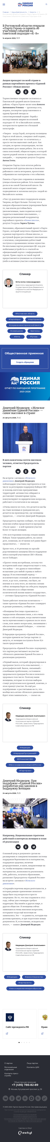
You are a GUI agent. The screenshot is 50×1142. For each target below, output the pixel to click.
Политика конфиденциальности (25, 1117)
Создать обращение (25, 362)
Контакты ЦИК (33, 1067)
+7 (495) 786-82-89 (25, 1085)
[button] (19, 1042)
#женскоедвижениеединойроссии (25, 988)
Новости (33, 12)
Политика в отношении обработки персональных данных (25, 1119)
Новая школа (31, 220)
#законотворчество (34, 977)
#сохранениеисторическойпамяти (25, 325)
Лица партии (32, 1063)
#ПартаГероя (15, 319)
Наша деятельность (19, 12)
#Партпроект (25, 771)
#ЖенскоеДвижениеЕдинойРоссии (25, 765)
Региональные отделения (10, 1068)
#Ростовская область (25, 314)
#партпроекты (34, 319)
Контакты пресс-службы (11, 1074)
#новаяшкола (16, 331)
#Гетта (17, 337)
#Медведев (25, 748)
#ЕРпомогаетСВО (25, 759)
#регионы (35, 331)
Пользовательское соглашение (25, 1114)
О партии (8, 1063)
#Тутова (33, 337)
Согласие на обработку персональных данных (25, 1121)
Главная (6, 12)
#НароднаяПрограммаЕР (24, 753)
